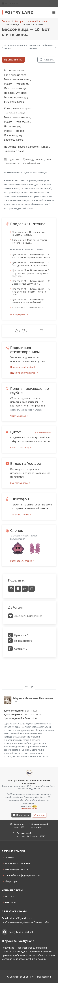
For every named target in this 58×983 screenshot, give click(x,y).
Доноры (40, 815)
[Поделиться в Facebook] (18, 589)
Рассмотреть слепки (21, 560)
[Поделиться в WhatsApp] (11, 589)
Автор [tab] (29, 686)
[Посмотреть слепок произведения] (18, 548)
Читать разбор (18, 415)
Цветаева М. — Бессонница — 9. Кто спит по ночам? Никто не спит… (31, 291)
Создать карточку (20, 447)
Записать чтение (20, 514)
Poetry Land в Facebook (21, 931)
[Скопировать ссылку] (31, 589)
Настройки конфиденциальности (22, 875)
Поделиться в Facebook (23, 366)
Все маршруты (18, 314)
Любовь (39, 159)
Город (29, 159)
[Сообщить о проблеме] (41, 331)
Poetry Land (19, 12)
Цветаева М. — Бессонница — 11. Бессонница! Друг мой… (31, 282)
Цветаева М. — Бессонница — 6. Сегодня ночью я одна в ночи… (31, 264)
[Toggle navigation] (52, 3)
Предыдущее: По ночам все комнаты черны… (28, 233)
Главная (6, 21)
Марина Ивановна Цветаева (33, 698)
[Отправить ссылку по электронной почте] (25, 589)
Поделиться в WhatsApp (23, 372)
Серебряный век (31, 163)
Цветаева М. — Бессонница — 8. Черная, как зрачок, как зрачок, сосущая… (31, 273)
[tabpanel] (29, 364)
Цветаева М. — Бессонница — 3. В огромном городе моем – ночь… (32, 256)
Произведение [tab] (13, 59)
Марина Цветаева (37, 21)
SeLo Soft (10, 896)
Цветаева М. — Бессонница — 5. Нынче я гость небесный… (31, 301)
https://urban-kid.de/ (29, 809)
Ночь (49, 159)
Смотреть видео (19, 482)
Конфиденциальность (16, 869)
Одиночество (13, 163)
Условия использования (17, 863)
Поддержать (23, 815)
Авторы (19, 21)
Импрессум (11, 881)
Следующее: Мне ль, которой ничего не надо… (29, 241)
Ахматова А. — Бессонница (27, 307)
